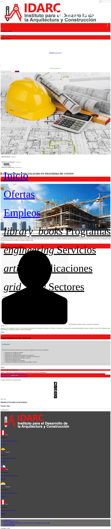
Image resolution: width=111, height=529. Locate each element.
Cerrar (2, 332)
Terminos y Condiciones (9, 524)
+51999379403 (7, 520)
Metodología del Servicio (19, 372)
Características (9, 372)
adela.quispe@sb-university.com (8, 510)
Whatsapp (3, 444)
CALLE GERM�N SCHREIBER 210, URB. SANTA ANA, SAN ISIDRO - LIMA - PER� (26, 523)
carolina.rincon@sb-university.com (9, 493)
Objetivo (3, 372)
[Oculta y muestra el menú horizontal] (1, 1)
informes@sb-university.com (10, 521)
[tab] (55, 343)
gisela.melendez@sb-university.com (9, 475)
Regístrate (52, 53)
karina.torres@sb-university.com (8, 458)
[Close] (1, 36)
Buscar (17, 71)
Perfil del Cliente (29, 372)
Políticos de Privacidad (9, 525)
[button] (6, 344)
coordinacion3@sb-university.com (9, 441)
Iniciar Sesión (58, 53)
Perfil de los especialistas (40, 372)
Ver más (2, 325)
